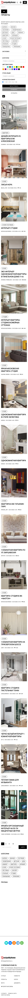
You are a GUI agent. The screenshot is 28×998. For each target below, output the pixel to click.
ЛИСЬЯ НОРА (6, 184)
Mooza (3, 420)
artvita (3, 555)
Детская (5, 32)
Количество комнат (8, 79)
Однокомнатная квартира (13, 460)
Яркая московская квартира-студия (10, 369)
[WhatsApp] (22, 943)
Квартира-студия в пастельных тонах (10, 689)
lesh (2, 647)
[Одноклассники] (14, 943)
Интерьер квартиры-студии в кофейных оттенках (10, 322)
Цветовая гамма (7, 64)
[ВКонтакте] (10, 943)
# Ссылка (14, 93)
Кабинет (20, 32)
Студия (14, 44)
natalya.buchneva (6, 231)
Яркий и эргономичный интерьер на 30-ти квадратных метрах (12, 828)
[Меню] (25, 2)
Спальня (5, 44)
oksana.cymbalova (6, 279)
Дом (12, 32)
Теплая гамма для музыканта (10, 781)
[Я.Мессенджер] (6, 943)
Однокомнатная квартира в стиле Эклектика (13, 415)
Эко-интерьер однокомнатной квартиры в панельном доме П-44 (13, 274)
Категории (5, 58)
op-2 (2, 739)
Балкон (4, 27)
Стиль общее (6, 73)
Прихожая (17, 46)
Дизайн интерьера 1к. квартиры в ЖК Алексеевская (11, 138)
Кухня (4, 38)
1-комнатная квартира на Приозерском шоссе (13, 643)
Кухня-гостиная (15, 38)
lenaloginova (5, 693)
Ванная (13, 27)
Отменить (14, 89)
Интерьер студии (9, 228)
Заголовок (5, 51)
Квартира (5, 35)
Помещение (6, 46)
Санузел (15, 41)
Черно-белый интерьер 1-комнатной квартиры (13, 735)
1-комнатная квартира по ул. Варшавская (13, 551)
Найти (23, 847)
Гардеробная (16, 30)
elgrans (3, 144)
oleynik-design (5, 374)
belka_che (4, 188)
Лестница (5, 41)
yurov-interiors (5, 834)
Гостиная (5, 30)
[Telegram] (18, 943)
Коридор (15, 35)
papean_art (4, 509)
